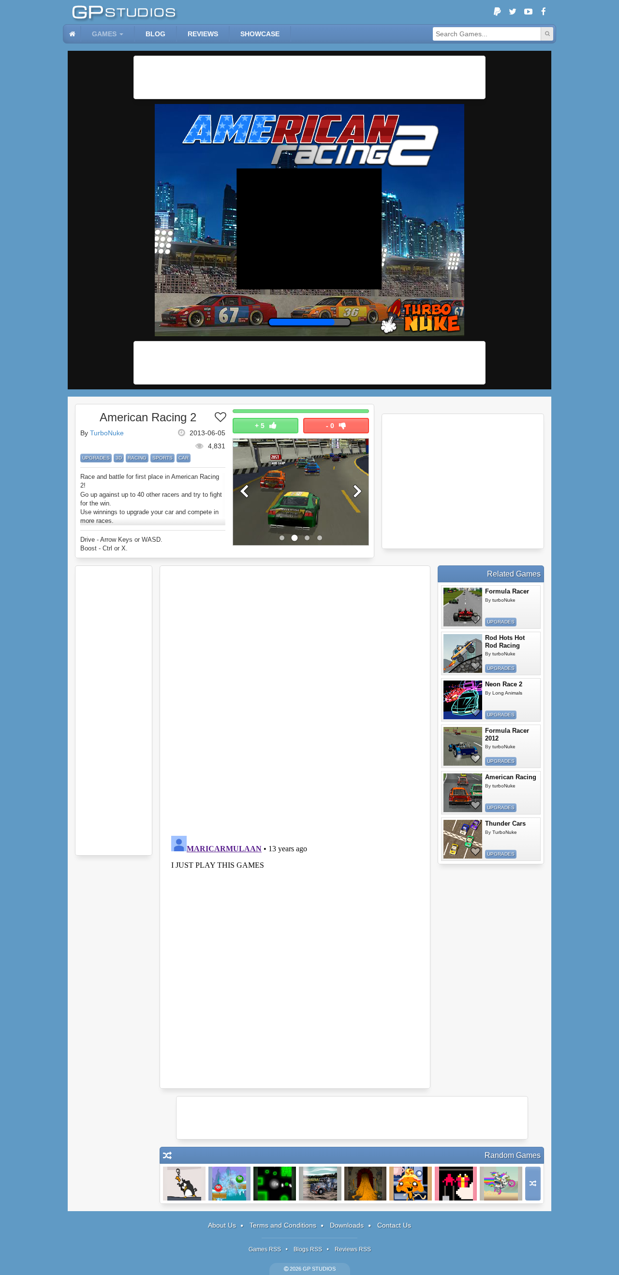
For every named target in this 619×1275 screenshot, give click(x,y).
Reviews (203, 34)
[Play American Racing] (462, 792)
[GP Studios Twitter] (512, 12)
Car (183, 457)
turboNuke (504, 600)
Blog (155, 34)
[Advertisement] (309, 77)
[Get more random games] (533, 1184)
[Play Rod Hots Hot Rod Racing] (462, 653)
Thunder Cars (505, 823)
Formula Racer (507, 591)
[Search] (547, 34)
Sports (162, 457)
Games (104, 34)
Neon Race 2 (503, 684)
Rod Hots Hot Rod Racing (505, 641)
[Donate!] (497, 12)
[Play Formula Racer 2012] (462, 746)
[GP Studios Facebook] (543, 12)
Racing (137, 457)
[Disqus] (295, 699)
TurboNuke (107, 433)
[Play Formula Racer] (462, 607)
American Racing (510, 777)
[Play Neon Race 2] (462, 700)
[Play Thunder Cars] (462, 839)
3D (119, 457)
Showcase (260, 34)
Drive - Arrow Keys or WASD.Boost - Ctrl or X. (121, 544)
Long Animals (507, 693)
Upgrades (96, 457)
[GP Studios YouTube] (528, 12)
